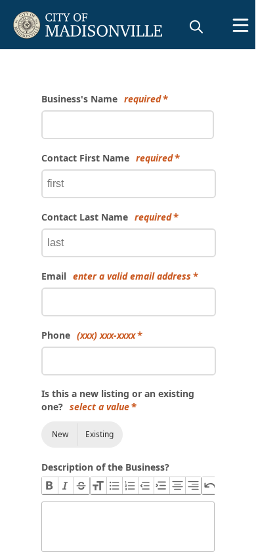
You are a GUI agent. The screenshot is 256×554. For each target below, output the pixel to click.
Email (116, 276)
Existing (99, 434)
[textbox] (128, 526)
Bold (50, 485)
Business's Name (101, 99)
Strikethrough (81, 485)
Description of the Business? (105, 467)
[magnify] (196, 26)
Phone (88, 335)
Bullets (114, 485)
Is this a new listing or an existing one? (117, 400)
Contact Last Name (106, 217)
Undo (210, 485)
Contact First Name (107, 158)
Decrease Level (146, 485)
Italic (66, 485)
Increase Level (161, 485)
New (60, 434)
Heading (98, 485)
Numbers (130, 485)
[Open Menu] (240, 25)
